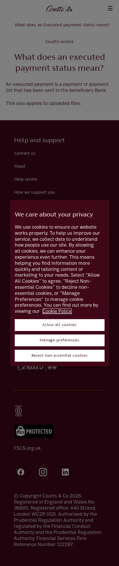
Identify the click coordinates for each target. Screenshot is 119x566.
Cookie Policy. (57, 311)
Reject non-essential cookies (59, 356)
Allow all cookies (59, 325)
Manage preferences (59, 340)
